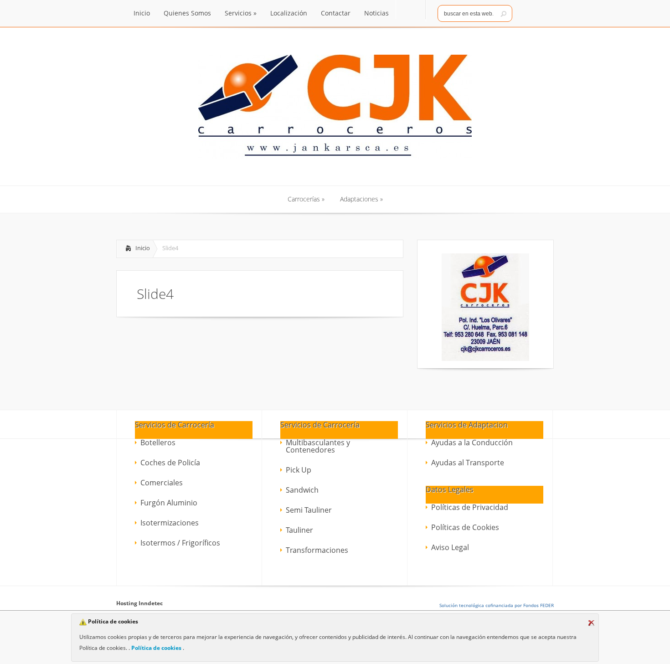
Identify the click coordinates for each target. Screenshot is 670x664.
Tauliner (299, 530)
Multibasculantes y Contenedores (318, 446)
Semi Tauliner (309, 510)
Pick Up (298, 470)
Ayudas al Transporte (467, 463)
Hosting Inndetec (139, 603)
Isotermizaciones (169, 523)
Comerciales (161, 483)
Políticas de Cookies (465, 527)
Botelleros (157, 443)
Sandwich (302, 490)
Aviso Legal (450, 547)
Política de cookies (156, 648)
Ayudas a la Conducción (472, 443)
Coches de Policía (170, 463)
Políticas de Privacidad (469, 507)
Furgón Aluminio (168, 503)
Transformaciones (317, 550)
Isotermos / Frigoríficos (180, 543)
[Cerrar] (591, 623)
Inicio (142, 248)
